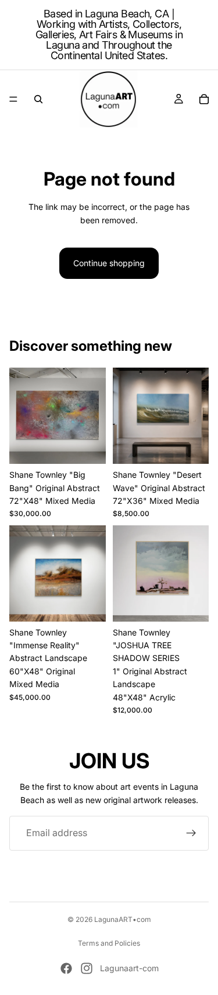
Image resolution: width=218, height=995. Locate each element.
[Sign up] (191, 833)
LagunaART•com (122, 919)
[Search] (38, 99)
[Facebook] (66, 968)
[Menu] (13, 99)
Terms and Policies (109, 943)
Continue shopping (109, 263)
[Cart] (204, 99)
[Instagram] (87, 968)
